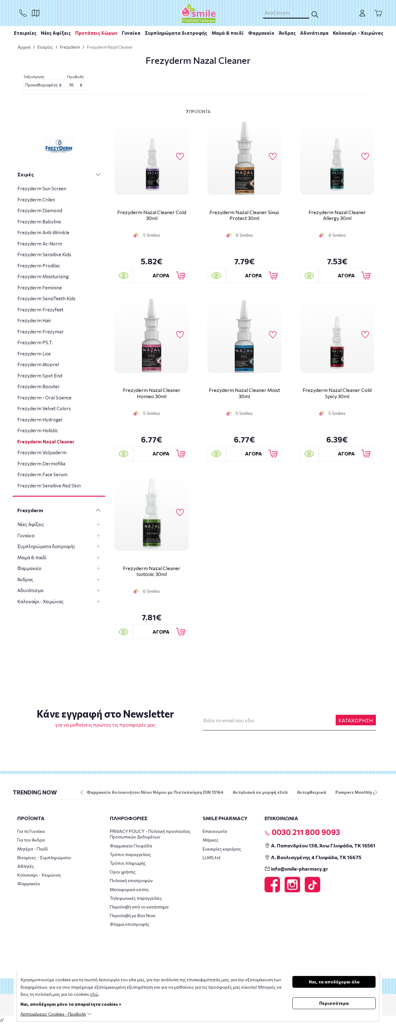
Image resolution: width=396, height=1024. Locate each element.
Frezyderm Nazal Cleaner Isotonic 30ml (151, 571)
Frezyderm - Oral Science (44, 397)
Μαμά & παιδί (228, 33)
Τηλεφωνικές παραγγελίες (136, 898)
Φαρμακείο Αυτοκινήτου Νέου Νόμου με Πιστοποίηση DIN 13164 (155, 792)
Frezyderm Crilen (36, 199)
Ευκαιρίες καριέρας (222, 848)
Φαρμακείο (261, 33)
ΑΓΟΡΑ (161, 275)
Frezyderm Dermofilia (41, 463)
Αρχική (24, 47)
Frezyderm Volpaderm (42, 452)
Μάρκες (210, 839)
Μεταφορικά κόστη (129, 889)
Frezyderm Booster (38, 386)
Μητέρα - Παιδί (32, 848)
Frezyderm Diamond (39, 210)
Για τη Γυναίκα (31, 831)
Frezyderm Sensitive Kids (44, 254)
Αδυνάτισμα (314, 33)
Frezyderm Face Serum (42, 474)
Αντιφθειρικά (311, 792)
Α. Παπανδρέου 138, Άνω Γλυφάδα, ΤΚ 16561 (322, 845)
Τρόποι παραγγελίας (130, 854)
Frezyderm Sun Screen (41, 188)
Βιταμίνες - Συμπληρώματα (44, 857)
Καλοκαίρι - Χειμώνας (358, 33)
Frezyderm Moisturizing (43, 276)
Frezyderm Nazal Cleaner (45, 441)
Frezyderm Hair (34, 320)
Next (375, 792)
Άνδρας (287, 33)
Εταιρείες (25, 33)
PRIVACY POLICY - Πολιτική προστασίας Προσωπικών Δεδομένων (150, 833)
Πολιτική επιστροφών (131, 880)
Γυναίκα (131, 33)
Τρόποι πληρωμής (128, 863)
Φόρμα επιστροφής (129, 924)
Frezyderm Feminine (39, 287)
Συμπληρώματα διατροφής (176, 33)
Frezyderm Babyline (39, 221)
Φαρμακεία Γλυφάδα (131, 845)
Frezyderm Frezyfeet (40, 309)
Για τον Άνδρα (31, 839)
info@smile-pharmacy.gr (299, 869)
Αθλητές (25, 866)
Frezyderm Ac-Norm (39, 243)
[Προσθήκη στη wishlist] (180, 156)
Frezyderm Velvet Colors (44, 408)
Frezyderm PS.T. (35, 342)
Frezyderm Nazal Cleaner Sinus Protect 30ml (244, 215)
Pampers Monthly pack (359, 792)
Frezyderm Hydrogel (39, 419)
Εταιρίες (45, 47)
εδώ (94, 994)
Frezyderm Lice (34, 353)
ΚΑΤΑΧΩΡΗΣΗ (355, 720)
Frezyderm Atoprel (38, 364)
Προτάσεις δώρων (96, 33)
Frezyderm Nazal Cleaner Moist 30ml (244, 393)
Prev (81, 792)
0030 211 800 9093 (305, 832)
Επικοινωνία (215, 831)
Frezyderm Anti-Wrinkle (43, 232)
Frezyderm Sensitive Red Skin (49, 485)
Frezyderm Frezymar (40, 331)
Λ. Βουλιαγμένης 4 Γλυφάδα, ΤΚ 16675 (315, 857)
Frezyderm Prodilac (38, 265)
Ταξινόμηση (34, 76)
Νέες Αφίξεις (56, 33)
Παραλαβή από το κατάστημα (139, 906)
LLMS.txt (212, 857)
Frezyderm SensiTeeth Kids (46, 298)
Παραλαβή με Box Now (132, 915)
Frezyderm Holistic (37, 430)
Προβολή (75, 76)
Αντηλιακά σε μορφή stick (260, 792)
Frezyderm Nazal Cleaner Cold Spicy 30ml (337, 393)
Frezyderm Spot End (39, 375)
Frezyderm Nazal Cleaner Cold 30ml (151, 215)
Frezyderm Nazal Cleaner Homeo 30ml (151, 393)
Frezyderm (70, 47)
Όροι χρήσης (123, 871)
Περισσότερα (334, 1003)
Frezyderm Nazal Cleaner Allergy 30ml (337, 215)
